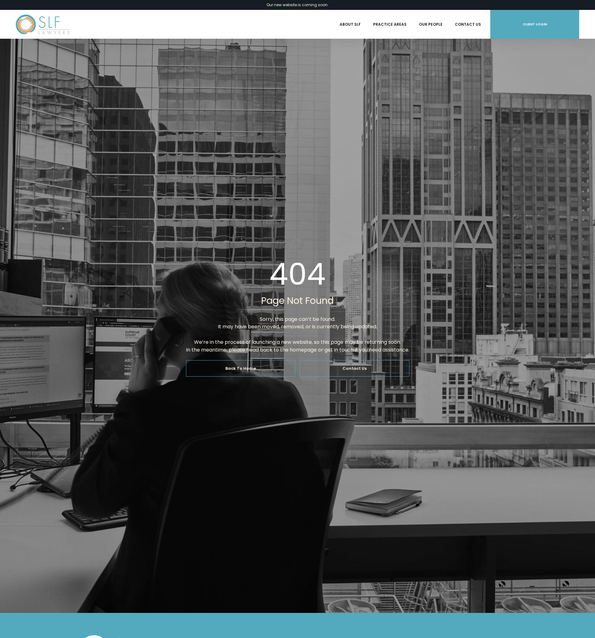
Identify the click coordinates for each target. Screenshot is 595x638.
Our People (431, 24)
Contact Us (468, 24)
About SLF (350, 24)
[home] (42, 24)
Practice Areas (390, 24)
